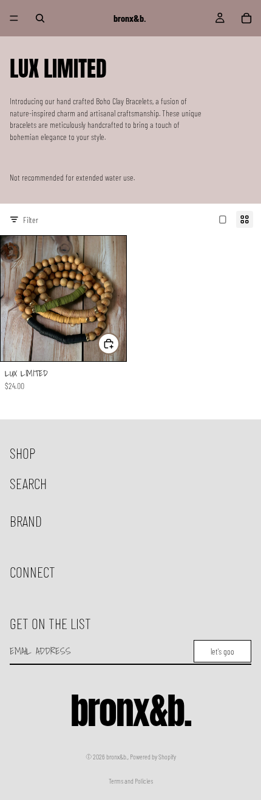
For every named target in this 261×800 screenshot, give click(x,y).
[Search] (40, 18)
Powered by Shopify (153, 756)
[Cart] (246, 18)
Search (28, 483)
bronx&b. (116, 756)
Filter (30, 220)
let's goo (222, 651)
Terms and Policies (131, 780)
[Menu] (14, 18)
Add (119, 343)
